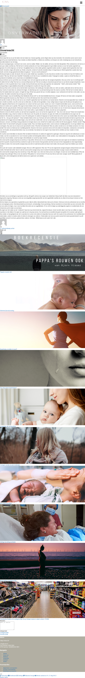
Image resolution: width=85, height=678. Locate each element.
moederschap (4, 634)
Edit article (4, 675)
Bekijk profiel (10, 228)
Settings (20, 675)
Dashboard (12, 675)
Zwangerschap (4, 632)
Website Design (30, 675)
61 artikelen (3, 228)
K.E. (1, 45)
